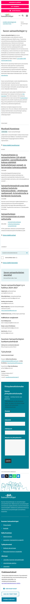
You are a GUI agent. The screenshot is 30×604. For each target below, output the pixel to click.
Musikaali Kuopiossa (10, 128)
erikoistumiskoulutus (14, 224)
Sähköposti (9, 429)
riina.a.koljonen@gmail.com (9, 310)
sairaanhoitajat (12, 226)
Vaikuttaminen (7, 536)
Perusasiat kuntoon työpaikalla (12, 551)
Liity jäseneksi (15, 6)
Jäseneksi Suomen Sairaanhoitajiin (13, 560)
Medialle (5, 528)
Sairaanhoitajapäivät (15, 2)
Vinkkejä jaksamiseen (9, 548)
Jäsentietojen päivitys (9, 563)
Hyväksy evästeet (9, 599)
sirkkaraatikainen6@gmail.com (9, 361)
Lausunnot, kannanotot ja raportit (13, 540)
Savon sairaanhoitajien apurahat (14, 273)
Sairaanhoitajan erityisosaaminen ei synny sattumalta (13, 216)
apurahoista (4, 75)
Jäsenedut (6, 566)
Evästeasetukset (11, 588)
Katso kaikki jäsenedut (10, 263)
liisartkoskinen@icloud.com (15, 363)
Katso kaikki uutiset (9, 235)
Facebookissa (23, 98)
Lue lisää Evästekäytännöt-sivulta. (11, 583)
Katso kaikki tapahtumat (11, 145)
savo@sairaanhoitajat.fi (12, 377)
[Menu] (27, 15)
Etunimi (8, 411)
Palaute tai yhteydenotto (13, 437)
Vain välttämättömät (10, 594)
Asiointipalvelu (16, 10)
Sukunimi (8, 420)
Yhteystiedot (7, 525)
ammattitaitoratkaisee (14, 222)
